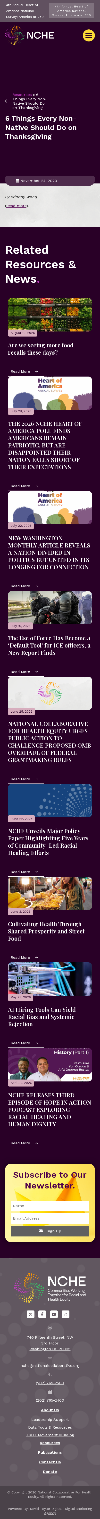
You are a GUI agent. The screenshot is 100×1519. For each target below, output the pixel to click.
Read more (16, 205)
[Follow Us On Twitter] (30, 1314)
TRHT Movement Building (50, 1435)
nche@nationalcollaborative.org (49, 1365)
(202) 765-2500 (50, 1383)
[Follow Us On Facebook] (42, 1314)
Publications (50, 1452)
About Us (50, 1410)
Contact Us (50, 1462)
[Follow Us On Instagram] (65, 1314)
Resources (22, 94)
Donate (50, 1471)
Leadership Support (50, 1419)
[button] (89, 35)
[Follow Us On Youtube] (54, 1314)
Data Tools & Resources (50, 1427)
